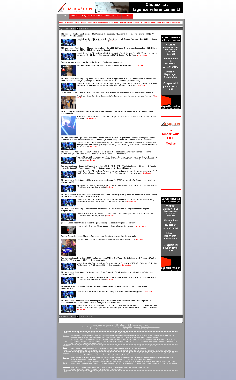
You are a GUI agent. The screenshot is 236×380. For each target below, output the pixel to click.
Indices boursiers (119, 348)
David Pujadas (105, 361)
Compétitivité (92, 352)
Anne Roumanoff (161, 361)
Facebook (107, 350)
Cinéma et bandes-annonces (98, 328)
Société (65, 350)
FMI (80, 359)
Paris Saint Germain (162, 335)
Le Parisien (91, 341)
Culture (73, 333)
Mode (115, 335)
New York (146, 367)
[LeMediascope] (75, 13)
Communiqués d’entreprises (78, 345)
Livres (107, 335)
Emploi (80, 352)
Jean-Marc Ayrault (157, 357)
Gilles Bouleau (96, 361)
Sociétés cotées (144, 345)
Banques (80, 354)
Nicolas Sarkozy (125, 357)
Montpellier (74, 337)
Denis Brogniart (150, 361)
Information (113, 369)
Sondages (168, 350)
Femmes (158, 337)
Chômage (85, 352)
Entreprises (90, 327)
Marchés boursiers (81, 348)
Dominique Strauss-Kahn (108, 363)
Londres (140, 367)
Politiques (66, 358)
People (111, 339)
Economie (66, 353)
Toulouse (80, 337)
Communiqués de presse (124, 345)
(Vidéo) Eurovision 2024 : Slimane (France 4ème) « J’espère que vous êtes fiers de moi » (98, 236)
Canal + (134, 339)
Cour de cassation (150, 350)
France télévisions (151, 339)
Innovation (74, 354)
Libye (85, 367)
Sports (150, 335)
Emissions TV (101, 343)
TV (79, 343)
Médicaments (85, 369)
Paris (111, 335)
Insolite (107, 337)
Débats (90, 350)
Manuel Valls (105, 357)
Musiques (86, 371)
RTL (116, 341)
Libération (121, 341)
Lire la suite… (114, 41)
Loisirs (65, 371)
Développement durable (139, 337)
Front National (131, 359)
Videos (110, 328)
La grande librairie (86, 343)
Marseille (134, 367)
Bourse (103, 327)
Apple (85, 350)
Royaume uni (103, 367)
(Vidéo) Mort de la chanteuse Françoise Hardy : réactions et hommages (91, 62)
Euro (163, 352)
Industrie (104, 354)
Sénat (102, 359)
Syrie (82, 367)
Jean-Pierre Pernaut (115, 361)
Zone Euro (100, 352)
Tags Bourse (147, 328)
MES (85, 354)
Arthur (143, 361)
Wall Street (134, 348)
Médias (74, 16)
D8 (138, 339)
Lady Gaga (138, 363)
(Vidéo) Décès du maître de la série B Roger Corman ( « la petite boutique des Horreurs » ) (99, 223)
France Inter (74, 343)
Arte (141, 339)
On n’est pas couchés (171, 341)
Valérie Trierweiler (87, 363)
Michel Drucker (137, 361)
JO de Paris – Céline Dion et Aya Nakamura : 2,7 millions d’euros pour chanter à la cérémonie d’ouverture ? (107, 93)
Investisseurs (135, 345)
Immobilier (172, 352)
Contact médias (97, 325)
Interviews (135, 328)
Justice (131, 350)
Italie (116, 367)
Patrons (110, 354)
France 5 (155, 341)
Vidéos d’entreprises (156, 345)
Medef (124, 354)
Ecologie (95, 337)
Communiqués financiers (94, 345)
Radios (72, 341)
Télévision (82, 339)
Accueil (63, 16)
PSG (154, 335)
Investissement (124, 352)
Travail (118, 337)
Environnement (88, 337)
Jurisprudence (160, 350)
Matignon (166, 357)
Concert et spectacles (120, 328)
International (66, 367)
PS (99, 359)
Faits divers (102, 335)
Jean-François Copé (136, 357)
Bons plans (74, 350)
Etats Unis (96, 367)
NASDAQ (127, 348)
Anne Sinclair (96, 363)
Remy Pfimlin (160, 339)
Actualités (66, 336)
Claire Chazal (87, 361)
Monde (72, 367)
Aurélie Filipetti (147, 357)
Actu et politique (75, 335)
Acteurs (112, 333)
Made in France (151, 337)
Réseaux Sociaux (98, 350)
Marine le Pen (122, 359)
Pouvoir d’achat (151, 352)
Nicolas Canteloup (76, 363)
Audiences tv (74, 339)
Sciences (112, 337)
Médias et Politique (87, 359)
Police (135, 350)
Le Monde (105, 341)
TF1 (115, 339)
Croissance (74, 352)
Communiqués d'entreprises (114, 327)
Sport (128, 328)
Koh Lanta (135, 341)
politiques (90, 335)
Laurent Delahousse (76, 361)
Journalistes (83, 341)
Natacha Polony (129, 363)
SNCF (122, 337)
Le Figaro (98, 341)
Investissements (133, 352)
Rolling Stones (146, 363)
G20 (77, 359)
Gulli (150, 341)
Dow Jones (110, 348)
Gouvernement (86, 357)
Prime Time (99, 339)
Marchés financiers (92, 348)
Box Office (94, 333)
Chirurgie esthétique (95, 369)
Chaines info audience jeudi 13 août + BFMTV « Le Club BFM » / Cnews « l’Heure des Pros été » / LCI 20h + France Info (157, 22)
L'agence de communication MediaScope (100, 16)
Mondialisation (117, 354)
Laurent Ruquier (166, 363)
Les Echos (128, 341)
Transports (128, 337)
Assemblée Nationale (111, 359)
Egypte (77, 367)
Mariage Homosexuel (122, 350)
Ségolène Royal (156, 363)
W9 (144, 339)
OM (170, 335)
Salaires (93, 354)
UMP (95, 359)
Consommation (114, 352)
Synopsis (100, 333)
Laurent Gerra (171, 361)
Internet (113, 350)
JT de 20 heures (170, 339)
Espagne (111, 367)
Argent (159, 352)
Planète (101, 337)
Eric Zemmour (120, 363)
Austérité (106, 352)
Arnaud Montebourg (141, 359)
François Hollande (76, 357)
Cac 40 (73, 348)
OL (172, 335)
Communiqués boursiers (109, 345)
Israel (125, 367)
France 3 (125, 339)
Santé (140, 328)
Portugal (120, 367)
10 (89, 29)
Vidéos (97, 327)
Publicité (146, 325)
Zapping (94, 343)
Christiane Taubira (115, 357)
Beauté (73, 369)
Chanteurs (79, 371)
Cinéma (126, 16)
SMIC (88, 354)
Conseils (78, 369)
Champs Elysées (143, 341)
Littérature (127, 335)
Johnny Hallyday (127, 361)
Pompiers (141, 350)
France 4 (161, 341)
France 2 (119, 339)
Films (88, 333)
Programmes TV (90, 339)
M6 (130, 339)
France (99, 354)
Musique (106, 333)
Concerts (120, 335)
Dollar (166, 352)
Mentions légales (137, 325)
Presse (77, 341)
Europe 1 (111, 341)
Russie (90, 367)
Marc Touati (142, 352)
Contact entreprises (108, 325)
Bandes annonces (81, 333)
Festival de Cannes (125, 333)
